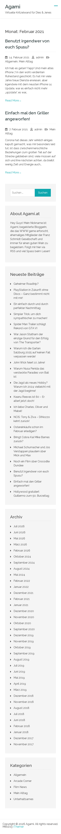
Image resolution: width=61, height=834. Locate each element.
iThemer (18, 826)
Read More (13, 100)
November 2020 (24, 617)
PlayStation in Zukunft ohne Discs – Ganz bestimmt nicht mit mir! (31, 294)
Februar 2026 (22, 550)
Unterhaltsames (23, 799)
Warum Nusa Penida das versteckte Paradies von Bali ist (31, 372)
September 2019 (24, 653)
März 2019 (20, 689)
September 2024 (24, 562)
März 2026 (20, 544)
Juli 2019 (19, 665)
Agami (12, 7)
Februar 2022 (22, 580)
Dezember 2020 (24, 611)
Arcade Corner (23, 781)
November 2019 (24, 641)
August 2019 (21, 659)
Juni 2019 (19, 671)
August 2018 (21, 708)
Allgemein (11, 61)
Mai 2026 (19, 538)
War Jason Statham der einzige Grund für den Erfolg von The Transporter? (31, 338)
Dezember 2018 (24, 695)
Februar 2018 (22, 726)
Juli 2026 (19, 526)
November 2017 (24, 744)
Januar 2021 (21, 605)
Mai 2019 (19, 677)
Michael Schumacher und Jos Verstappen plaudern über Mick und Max (32, 451)
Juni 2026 (19, 532)
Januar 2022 (21, 586)
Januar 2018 (21, 732)
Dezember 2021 (23, 593)
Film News (20, 787)
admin (40, 57)
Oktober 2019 (22, 647)
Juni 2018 (19, 720)
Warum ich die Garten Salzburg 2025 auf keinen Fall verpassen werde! (32, 352)
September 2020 (24, 629)
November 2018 (24, 701)
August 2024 (22, 568)
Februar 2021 (22, 599)
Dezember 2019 (24, 635)
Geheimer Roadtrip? (26, 283)
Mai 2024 (19, 574)
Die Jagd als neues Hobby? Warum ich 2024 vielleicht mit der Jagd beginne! (32, 386)
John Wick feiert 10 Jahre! (29, 362)
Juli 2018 (19, 714)
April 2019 (20, 683)
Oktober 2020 (22, 623)
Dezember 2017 (23, 738)
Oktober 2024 (22, 556)
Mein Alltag (26, 61)
